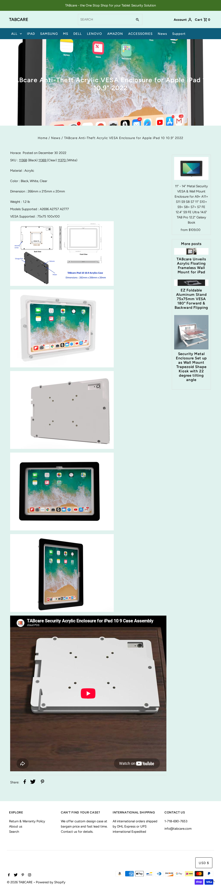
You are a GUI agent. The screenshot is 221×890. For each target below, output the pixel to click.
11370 (62, 160)
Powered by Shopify (50, 882)
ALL (14, 34)
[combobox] (105, 19)
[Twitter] (15, 875)
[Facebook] (8, 875)
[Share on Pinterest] (42, 782)
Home (42, 138)
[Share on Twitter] (33, 782)
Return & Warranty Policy (27, 821)
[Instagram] (29, 875)
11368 (23, 160)
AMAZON (115, 34)
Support (179, 34)
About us (15, 826)
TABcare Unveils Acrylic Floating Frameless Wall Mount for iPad (191, 265)
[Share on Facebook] (25, 782)
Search (14, 832)
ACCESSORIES (140, 34)
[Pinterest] (22, 875)
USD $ (204, 863)
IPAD (31, 34)
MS (65, 34)
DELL (77, 34)
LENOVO (94, 34)
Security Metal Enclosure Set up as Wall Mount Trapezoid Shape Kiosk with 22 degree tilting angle (191, 367)
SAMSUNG (49, 34)
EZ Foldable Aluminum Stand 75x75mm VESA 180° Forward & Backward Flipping (191, 299)
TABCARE (18, 19)
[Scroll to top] (212, 881)
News (162, 34)
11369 (42, 160)
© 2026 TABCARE (20, 882)
